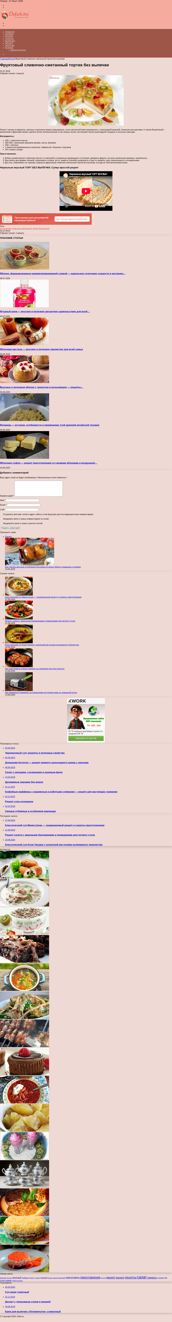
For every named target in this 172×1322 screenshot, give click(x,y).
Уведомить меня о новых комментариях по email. (26, 519)
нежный (55, 1278)
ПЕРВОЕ (9, 34)
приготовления (90, 1277)
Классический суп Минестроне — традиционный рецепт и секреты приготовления (43, 597)
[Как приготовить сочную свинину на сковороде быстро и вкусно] (19, 666)
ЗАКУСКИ (9, 45)
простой (103, 1278)
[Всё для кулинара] (14, 19)
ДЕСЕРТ (9, 43)
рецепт (110, 1277)
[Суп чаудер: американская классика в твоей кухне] (24, 906)
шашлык (20, 1280)
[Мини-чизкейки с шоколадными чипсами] (24, 1075)
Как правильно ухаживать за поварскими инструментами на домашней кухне (41, 693)
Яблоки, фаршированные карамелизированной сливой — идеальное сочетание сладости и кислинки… (63, 273)
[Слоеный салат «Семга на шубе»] (24, 1271)
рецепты (131, 1277)
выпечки (7, 228)
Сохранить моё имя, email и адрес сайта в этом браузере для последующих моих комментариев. (48, 514)
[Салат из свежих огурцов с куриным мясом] (24, 1018)
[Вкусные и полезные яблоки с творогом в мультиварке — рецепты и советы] (24, 382)
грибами (25, 1278)
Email (3, 505)
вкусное (3, 1278)
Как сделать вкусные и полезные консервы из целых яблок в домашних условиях (43, 567)
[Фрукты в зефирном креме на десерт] (24, 934)
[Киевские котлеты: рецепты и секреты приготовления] (24, 878)
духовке (37, 1278)
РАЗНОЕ (9, 48)
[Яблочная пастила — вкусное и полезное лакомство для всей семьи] (24, 344)
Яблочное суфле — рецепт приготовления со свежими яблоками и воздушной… (48, 463)
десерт (31, 1278)
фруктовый (44, 228)
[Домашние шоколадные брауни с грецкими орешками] (24, 962)
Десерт (11, 59)
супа (2, 1280)
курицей (43, 1278)
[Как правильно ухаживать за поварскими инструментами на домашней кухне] (19, 690)
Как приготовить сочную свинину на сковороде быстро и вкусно (34, 669)
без (1, 228)
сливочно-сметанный (22, 228)
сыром (8, 1280)
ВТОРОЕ (9, 36)
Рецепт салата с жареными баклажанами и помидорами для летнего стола (40, 621)
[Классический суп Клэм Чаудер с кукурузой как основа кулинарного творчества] (19, 643)
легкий (50, 1278)
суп (165, 1278)
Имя (2, 500)
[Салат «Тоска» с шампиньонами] (24, 1243)
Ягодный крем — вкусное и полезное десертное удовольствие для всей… (45, 311)
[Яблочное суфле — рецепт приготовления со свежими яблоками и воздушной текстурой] (24, 458)
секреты (152, 1277)
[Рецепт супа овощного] (24, 990)
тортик (35, 228)
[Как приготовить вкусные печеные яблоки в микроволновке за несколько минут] (24, 1131)
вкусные (9, 1278)
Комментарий (7, 496)
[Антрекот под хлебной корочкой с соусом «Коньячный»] (24, 1215)
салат (142, 1277)
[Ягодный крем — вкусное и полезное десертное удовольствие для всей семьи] (24, 307)
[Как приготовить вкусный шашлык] (24, 1046)
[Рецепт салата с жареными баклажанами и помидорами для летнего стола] (19, 619)
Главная (10, 32)
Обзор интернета (18, 50)
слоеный (160, 1278)
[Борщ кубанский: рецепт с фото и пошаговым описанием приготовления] (24, 1103)
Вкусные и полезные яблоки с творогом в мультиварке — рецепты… (41, 387)
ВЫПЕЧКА (10, 41)
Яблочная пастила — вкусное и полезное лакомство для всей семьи (41, 349)
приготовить (73, 1277)
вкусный (16, 1277)
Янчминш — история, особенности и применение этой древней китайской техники (49, 425)
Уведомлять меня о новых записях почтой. (23, 523)
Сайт (2, 510)
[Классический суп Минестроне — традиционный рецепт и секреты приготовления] (19, 595)
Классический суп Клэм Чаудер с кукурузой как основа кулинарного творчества (42, 645)
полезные (61, 1278)
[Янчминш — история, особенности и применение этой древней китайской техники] (24, 420)
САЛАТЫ (9, 39)
